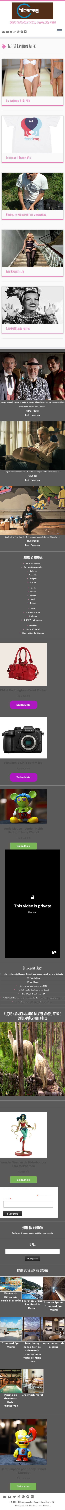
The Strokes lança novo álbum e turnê (34, 1002)
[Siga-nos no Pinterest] (18, 32)
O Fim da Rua (33, 978)
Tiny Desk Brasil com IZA (33, 994)
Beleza (33, 596)
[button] (11, 1289)
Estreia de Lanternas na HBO (34, 986)
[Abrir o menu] (59, 30)
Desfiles (33, 626)
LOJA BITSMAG (33, 629)
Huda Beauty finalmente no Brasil (33, 990)
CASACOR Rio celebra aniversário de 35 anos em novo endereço (33, 998)
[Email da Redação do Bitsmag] (4, 32)
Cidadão (33, 575)
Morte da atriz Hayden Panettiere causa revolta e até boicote (33, 974)
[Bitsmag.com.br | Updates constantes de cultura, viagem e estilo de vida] (32, 10)
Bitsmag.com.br (25, 1502)
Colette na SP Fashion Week (19, 158)
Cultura (33, 571)
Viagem (33, 579)
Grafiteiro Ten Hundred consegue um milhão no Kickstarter (32, 537)
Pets (33, 609)
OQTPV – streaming (33, 620)
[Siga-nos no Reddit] (22, 32)
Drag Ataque (33, 982)
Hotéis (33, 583)
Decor (33, 603)
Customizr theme (41, 1506)
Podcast (33, 616)
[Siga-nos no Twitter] (12, 32)
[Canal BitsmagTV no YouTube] (8, 32)
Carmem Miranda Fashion (18, 329)
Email (7, 1199)
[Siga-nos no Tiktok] (15, 32)
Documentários (33, 612)
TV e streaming (33, 564)
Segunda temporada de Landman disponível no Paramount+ (32, 472)
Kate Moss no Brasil (15, 272)
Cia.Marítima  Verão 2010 (18, 101)
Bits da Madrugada (33, 567)
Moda (33, 592)
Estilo (33, 588)
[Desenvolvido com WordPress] (53, 1501)
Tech (33, 599)
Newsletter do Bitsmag (33, 633)
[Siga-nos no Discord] (26, 32)
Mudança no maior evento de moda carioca (26, 215)
